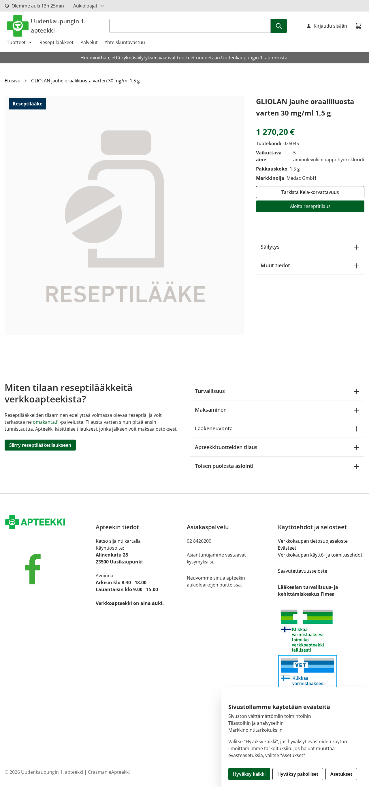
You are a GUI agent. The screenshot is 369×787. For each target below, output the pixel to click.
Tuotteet (16, 42)
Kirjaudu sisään (330, 26)
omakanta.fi (46, 422)
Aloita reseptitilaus (310, 206)
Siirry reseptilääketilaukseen (40, 445)
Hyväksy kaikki (249, 774)
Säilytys (270, 246)
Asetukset (341, 774)
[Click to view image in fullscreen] (124, 215)
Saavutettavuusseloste (302, 571)
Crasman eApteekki (109, 772)
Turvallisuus (210, 390)
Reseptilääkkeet (56, 42)
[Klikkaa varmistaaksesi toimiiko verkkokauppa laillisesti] (321, 631)
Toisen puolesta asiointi (224, 465)
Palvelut (89, 42)
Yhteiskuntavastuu (125, 42)
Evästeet (287, 548)
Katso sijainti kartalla (118, 541)
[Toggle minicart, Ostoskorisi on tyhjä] (358, 26)
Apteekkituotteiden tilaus (226, 447)
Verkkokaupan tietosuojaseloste (313, 541)
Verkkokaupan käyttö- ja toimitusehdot (320, 555)
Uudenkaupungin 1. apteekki (58, 25)
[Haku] (279, 26)
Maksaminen (211, 409)
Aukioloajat (85, 6)
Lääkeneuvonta (214, 428)
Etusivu (12, 80)
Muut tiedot (275, 265)
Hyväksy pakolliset (297, 774)
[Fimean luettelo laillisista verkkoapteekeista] (321, 679)
